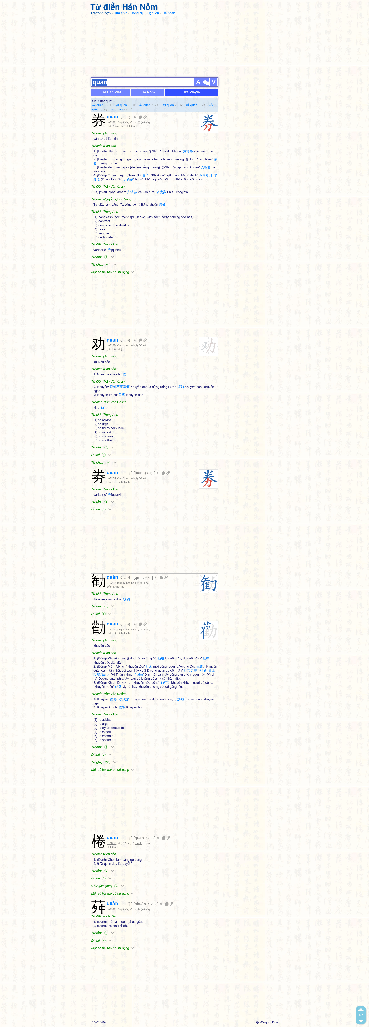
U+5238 (111, 122)
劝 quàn (126, 105)
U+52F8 (111, 629)
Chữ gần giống (104, 886)
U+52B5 (111, 478)
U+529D (111, 345)
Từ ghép (100, 264)
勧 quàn (173, 105)
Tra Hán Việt (111, 92)
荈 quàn (121, 109)
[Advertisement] (184, 46)
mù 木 (138, 843)
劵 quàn (149, 105)
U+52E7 (111, 582)
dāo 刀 (136, 122)
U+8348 (111, 909)
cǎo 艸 (136, 909)
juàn (144, 473)
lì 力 (135, 345)
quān (144, 838)
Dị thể (97, 455)
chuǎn (146, 904)
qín (143, 577)
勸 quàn (196, 105)
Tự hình (99, 257)
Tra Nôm (148, 92)
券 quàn (102, 105)
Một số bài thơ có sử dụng (110, 272)
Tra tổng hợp (101, 13)
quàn (119, 116)
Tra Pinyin (191, 92)
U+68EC (111, 843)
